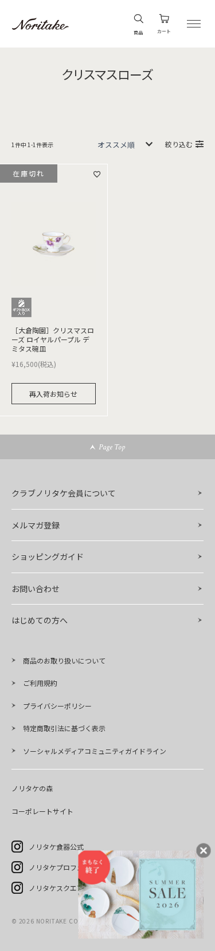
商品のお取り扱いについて (64, 660)
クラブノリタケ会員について (63, 493)
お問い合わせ (35, 588)
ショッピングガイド (47, 556)
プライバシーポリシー (57, 706)
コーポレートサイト (42, 811)
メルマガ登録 (35, 525)
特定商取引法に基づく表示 (64, 728)
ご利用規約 (40, 683)
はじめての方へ (39, 620)
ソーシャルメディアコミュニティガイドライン (94, 751)
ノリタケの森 (32, 788)
